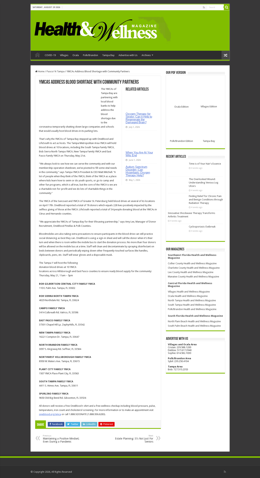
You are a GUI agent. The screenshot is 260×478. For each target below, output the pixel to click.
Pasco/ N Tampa (56, 71)
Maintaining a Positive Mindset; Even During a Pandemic (61, 439)
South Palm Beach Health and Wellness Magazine (194, 325)
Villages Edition (209, 106)
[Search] (227, 7)
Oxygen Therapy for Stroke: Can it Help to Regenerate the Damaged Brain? (139, 118)
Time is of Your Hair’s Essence (205, 163)
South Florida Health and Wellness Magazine (195, 315)
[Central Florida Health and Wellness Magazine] (102, 29)
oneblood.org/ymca (50, 414)
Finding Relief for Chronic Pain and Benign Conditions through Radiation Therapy (206, 199)
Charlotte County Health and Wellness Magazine (194, 267)
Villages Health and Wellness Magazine (189, 291)
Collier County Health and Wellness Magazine (192, 263)
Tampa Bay (108, 55)
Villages (64, 55)
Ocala (76, 55)
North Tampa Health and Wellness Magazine (192, 300)
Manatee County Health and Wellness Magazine (193, 276)
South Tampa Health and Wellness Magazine (192, 304)
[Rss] (204, 7)
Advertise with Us (128, 55)
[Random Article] (226, 55)
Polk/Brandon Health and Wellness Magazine (192, 309)
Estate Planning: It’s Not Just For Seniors (134, 439)
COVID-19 (50, 55)
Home (37, 55)
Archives (146, 55)
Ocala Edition (181, 106)
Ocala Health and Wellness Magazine (188, 296)
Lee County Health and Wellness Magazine (190, 272)
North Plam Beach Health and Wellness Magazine (194, 321)
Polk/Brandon (90, 55)
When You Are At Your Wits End (139, 154)
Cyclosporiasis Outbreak (202, 226)
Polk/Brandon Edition (181, 141)
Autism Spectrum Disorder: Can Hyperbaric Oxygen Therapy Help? (138, 171)
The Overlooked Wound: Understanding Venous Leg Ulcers (203, 182)
